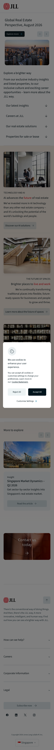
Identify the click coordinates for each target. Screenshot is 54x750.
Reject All (17, 392)
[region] (27, 375)
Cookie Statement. (20, 382)
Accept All (37, 392)
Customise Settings (27, 401)
